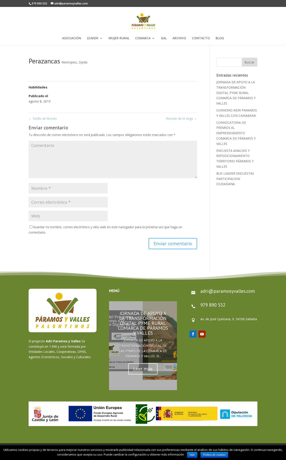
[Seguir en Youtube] (202, 334)
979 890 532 (212, 305)
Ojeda (83, 62)
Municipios (69, 62)
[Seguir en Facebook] (193, 334)
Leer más (143, 369)
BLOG (220, 38)
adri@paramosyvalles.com (227, 291)
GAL (164, 38)
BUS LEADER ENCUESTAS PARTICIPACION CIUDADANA (235, 178)
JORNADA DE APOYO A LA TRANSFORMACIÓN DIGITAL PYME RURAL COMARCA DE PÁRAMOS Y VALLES (236, 92)
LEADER (92, 38)
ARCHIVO (179, 38)
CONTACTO (201, 38)
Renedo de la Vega (181, 118)
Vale (192, 454)
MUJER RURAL (119, 38)
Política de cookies (214, 454)
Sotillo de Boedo (43, 118)
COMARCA (143, 38)
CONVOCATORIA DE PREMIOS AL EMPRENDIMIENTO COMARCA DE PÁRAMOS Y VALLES (236, 133)
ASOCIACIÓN (71, 38)
